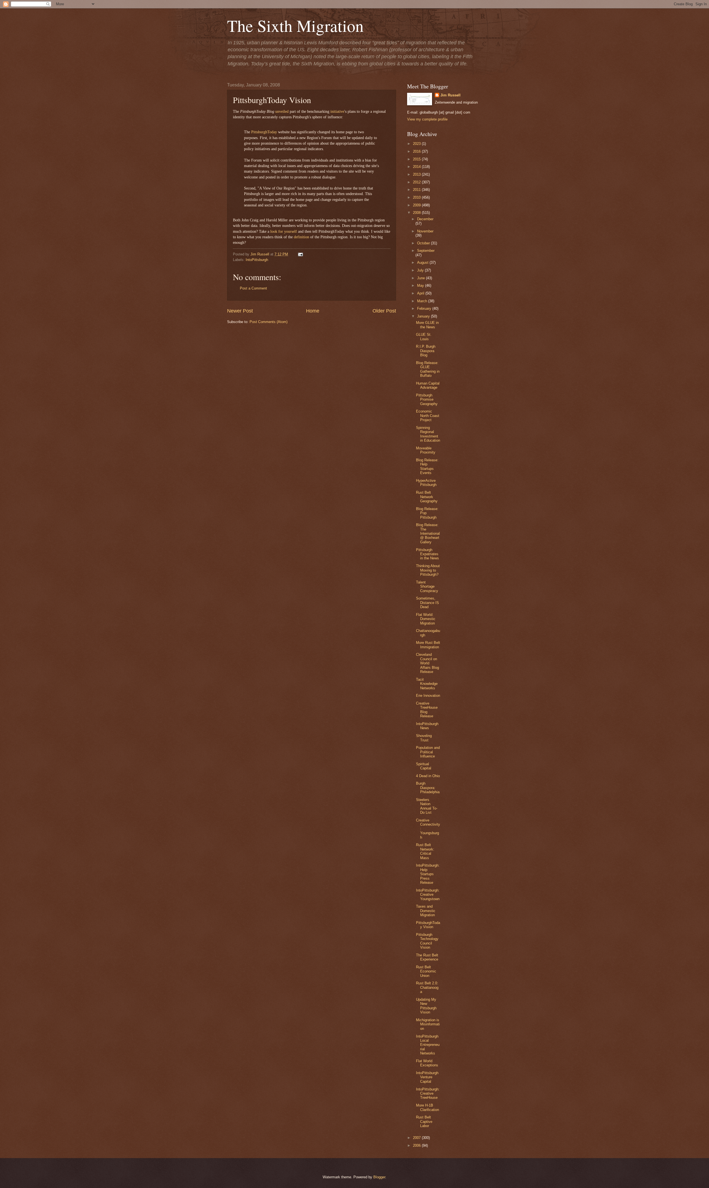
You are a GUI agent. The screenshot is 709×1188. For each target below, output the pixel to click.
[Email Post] (299, 254)
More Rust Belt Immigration (428, 645)
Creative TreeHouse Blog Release (427, 709)
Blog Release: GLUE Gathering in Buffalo (428, 369)
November (425, 231)
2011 (417, 190)
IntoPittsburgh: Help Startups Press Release (428, 874)
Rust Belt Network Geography (427, 496)
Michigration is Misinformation (428, 1024)
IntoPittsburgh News (427, 726)
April (421, 293)
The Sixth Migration (295, 25)
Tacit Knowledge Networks (427, 683)
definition (301, 237)
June (421, 278)
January (424, 316)
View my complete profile (427, 119)
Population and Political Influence (428, 752)
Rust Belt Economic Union (426, 971)
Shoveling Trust (424, 738)
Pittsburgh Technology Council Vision (427, 941)
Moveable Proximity (425, 450)
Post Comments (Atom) (268, 322)
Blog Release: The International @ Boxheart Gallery (428, 533)
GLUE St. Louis (423, 336)
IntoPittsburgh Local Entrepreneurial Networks (428, 1045)
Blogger (379, 1177)
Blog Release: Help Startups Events (427, 466)
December (425, 219)
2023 (417, 144)
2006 (417, 1145)
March (422, 301)
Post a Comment (253, 288)
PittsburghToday (264, 132)
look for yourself (283, 231)
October (424, 243)
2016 (417, 151)
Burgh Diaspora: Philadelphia (428, 787)
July (421, 270)
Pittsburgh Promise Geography (427, 399)
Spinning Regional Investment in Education (428, 434)
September (426, 251)
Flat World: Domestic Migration (425, 619)
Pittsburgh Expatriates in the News (427, 554)
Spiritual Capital (423, 766)
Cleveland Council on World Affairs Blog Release (427, 663)
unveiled (282, 111)
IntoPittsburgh (257, 260)
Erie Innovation (428, 695)
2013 (417, 174)
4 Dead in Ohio (428, 776)
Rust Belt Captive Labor (424, 1121)
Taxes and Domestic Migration (425, 910)
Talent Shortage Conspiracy (427, 586)
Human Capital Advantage (428, 385)
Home (312, 311)
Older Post (384, 311)
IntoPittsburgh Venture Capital (427, 1077)
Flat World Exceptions (427, 1063)
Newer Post (240, 311)
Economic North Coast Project (427, 415)
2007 (417, 1138)
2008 (417, 213)
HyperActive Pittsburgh (426, 482)
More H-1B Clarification (427, 1107)
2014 (417, 167)
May (421, 285)
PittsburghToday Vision (428, 925)
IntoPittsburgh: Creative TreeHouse (428, 1093)
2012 (417, 182)
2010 (417, 197)
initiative (337, 111)
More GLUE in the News (427, 325)
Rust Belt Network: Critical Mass (425, 851)
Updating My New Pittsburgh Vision (426, 1005)
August (423, 262)
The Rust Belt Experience (427, 957)
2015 (417, 159)
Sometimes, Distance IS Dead (427, 602)
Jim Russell (450, 95)
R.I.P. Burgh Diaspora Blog (425, 350)
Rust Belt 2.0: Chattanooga (427, 987)
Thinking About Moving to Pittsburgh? (428, 570)
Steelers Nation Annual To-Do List (426, 806)
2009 (417, 205)
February (424, 308)
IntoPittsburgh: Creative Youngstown (428, 894)
